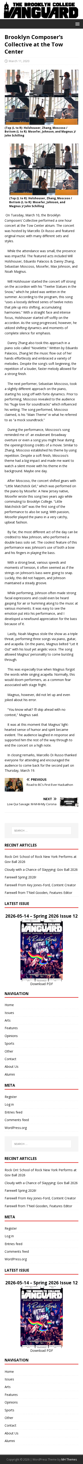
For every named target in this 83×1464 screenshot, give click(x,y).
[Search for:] (41, 831)
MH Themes (69, 1459)
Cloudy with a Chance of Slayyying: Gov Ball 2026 (41, 869)
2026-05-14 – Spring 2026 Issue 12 (41, 916)
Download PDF (41, 984)
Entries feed (13, 1112)
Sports (9, 1043)
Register (11, 1097)
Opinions (11, 1036)
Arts (8, 1020)
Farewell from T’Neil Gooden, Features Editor (38, 892)
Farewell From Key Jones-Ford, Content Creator (40, 885)
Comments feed (17, 1120)
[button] (76, 23)
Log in (9, 1104)
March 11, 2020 (19, 61)
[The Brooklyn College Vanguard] (41, 16)
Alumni (10, 1074)
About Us (11, 1066)
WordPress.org (16, 1127)
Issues (9, 1012)
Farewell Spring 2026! (20, 877)
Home (9, 1005)
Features (11, 1028)
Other (9, 1051)
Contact (10, 1059)
